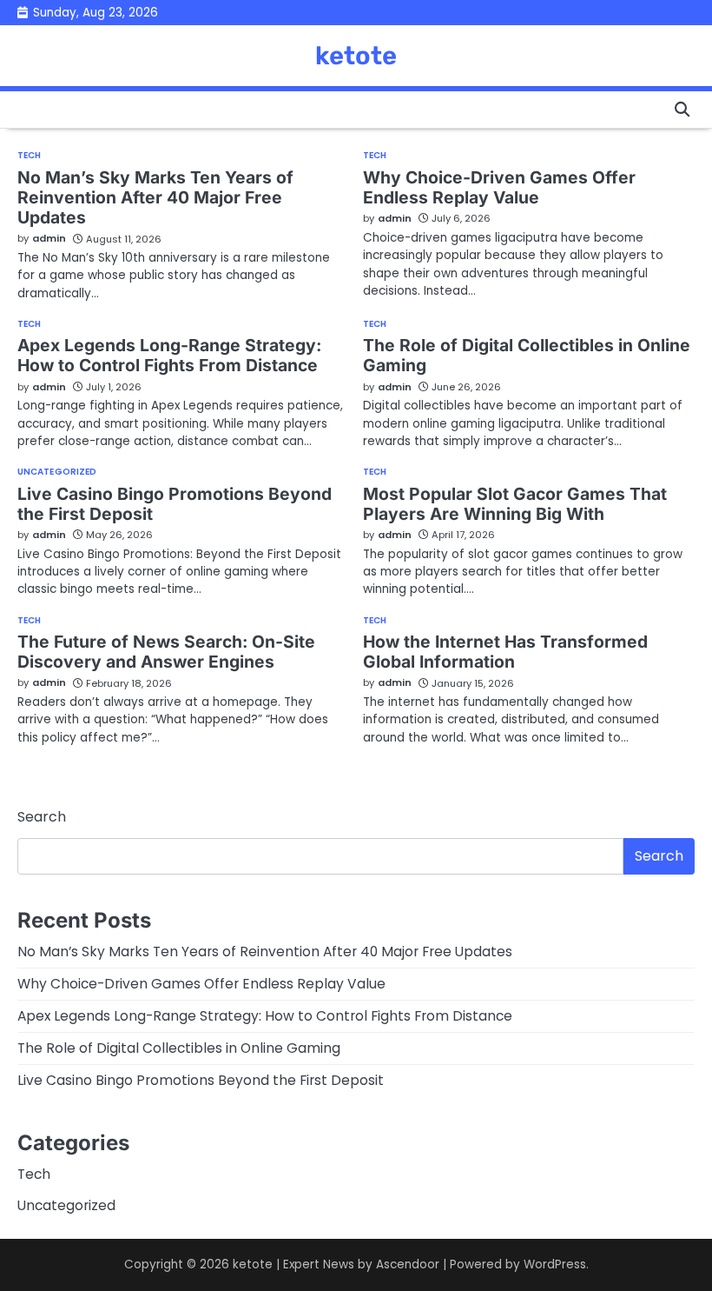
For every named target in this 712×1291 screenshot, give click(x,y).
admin (49, 238)
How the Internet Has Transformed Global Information (505, 651)
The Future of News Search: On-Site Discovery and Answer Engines (166, 651)
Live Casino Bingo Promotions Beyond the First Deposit (174, 503)
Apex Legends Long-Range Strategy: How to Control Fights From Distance (169, 355)
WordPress (555, 1264)
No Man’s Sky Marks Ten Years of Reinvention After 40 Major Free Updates (155, 197)
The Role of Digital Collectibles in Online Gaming (526, 355)
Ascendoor (407, 1264)
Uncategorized (56, 472)
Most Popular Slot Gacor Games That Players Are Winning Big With (515, 503)
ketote (356, 55)
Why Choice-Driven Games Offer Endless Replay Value (499, 187)
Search (41, 817)
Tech (29, 155)
